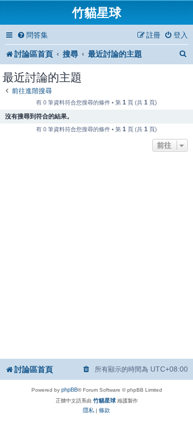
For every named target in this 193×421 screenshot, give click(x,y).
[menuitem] (32, 35)
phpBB (69, 390)
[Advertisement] (96, 256)
